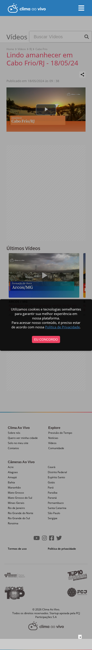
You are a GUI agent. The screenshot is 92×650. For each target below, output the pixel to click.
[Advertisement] (46, 644)
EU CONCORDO (46, 339)
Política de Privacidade (62, 327)
